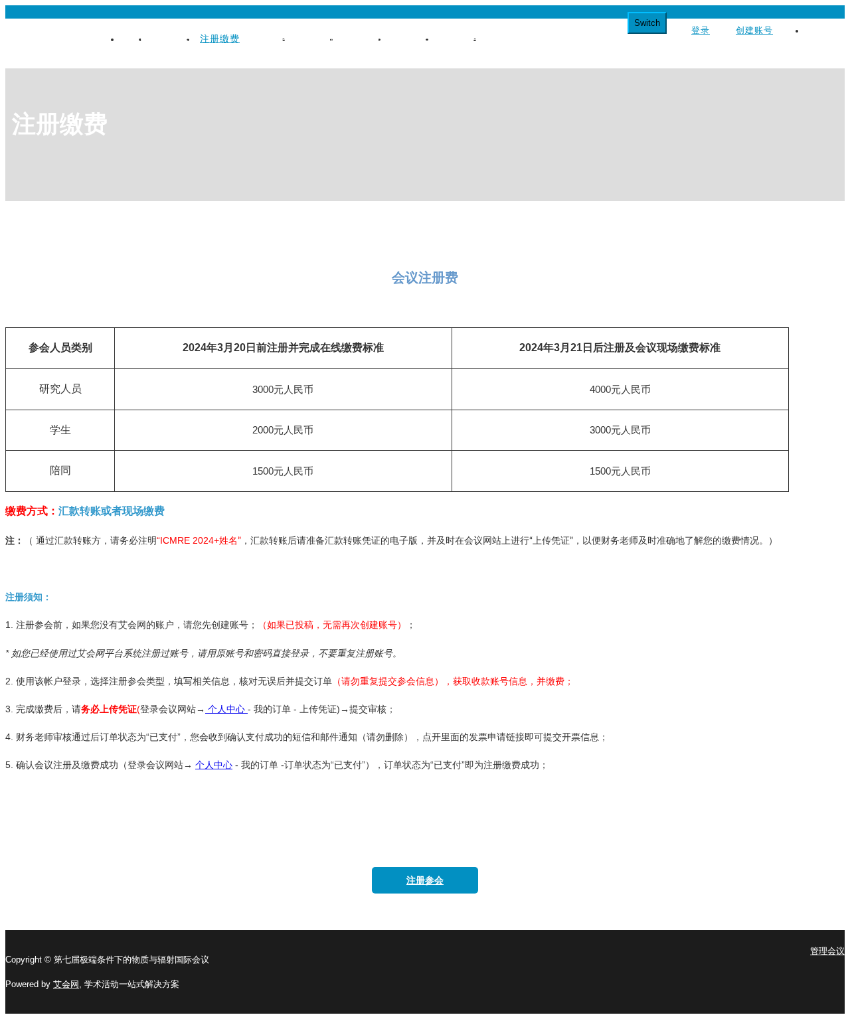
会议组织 (172, 38)
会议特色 (459, 38)
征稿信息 (268, 38)
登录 (700, 30)
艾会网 (66, 984)
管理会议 (827, 951)
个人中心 (226, 709)
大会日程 (315, 38)
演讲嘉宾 (363, 38)
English (821, 30)
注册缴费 (220, 38)
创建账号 (754, 30)
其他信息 (507, 38)
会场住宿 (411, 38)
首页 (134, 38)
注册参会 (425, 880)
